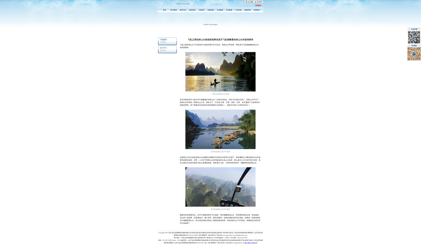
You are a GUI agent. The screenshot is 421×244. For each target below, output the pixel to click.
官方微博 (229, 10)
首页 (164, 10)
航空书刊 (183, 10)
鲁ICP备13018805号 (251, 243)
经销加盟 (211, 10)
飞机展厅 (201, 10)
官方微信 (414, 45)
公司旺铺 (238, 10)
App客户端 (414, 29)
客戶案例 (174, 10)
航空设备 (192, 10)
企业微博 (220, 10)
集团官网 (248, 10)
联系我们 (257, 10)
